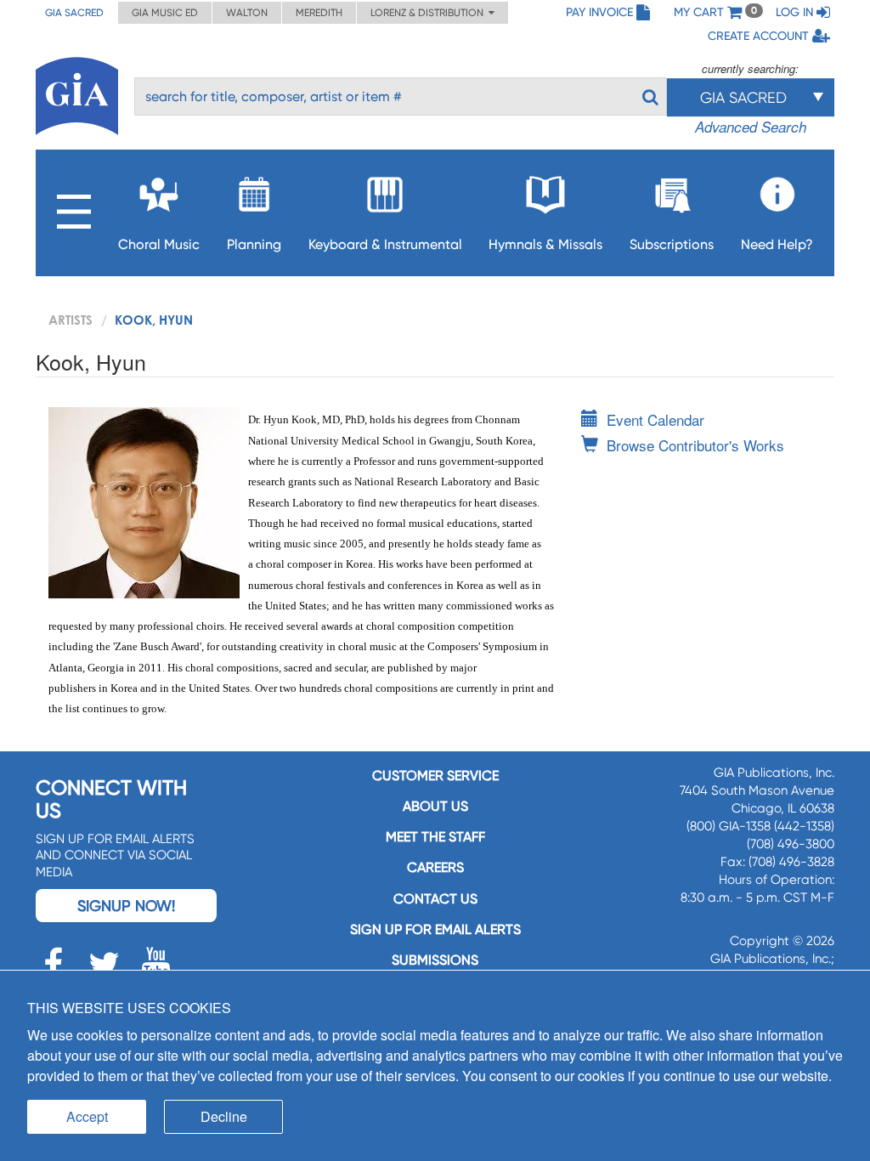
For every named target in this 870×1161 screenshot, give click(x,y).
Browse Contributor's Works (695, 445)
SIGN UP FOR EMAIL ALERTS (435, 929)
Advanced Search (750, 126)
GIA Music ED (165, 13)
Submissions (435, 960)
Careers (435, 867)
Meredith (319, 13)
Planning (254, 244)
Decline (224, 1116)
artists (70, 319)
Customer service (435, 775)
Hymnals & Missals (545, 244)
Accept (87, 1116)
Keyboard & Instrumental (385, 244)
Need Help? (777, 244)
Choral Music (159, 244)
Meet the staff (435, 837)
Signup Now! (126, 906)
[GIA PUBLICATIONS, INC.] (77, 93)
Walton (247, 13)
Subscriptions (672, 244)
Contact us (435, 899)
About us (435, 806)
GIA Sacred (74, 13)
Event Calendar (655, 419)
